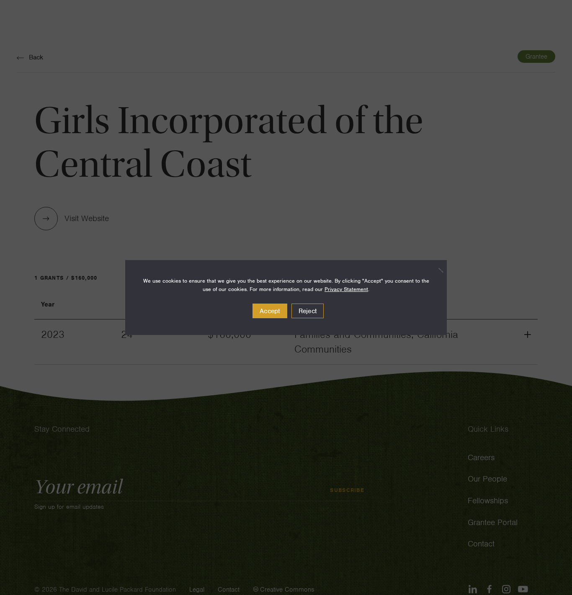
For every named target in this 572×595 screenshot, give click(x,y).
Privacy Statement (346, 289)
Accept (270, 311)
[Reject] (436, 270)
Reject (308, 311)
